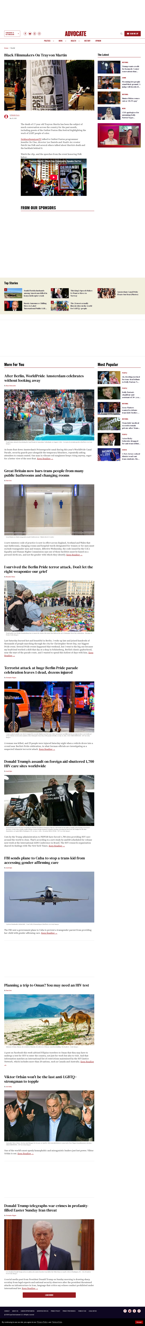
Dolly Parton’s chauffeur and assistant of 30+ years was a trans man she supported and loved (131, 397)
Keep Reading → (45, 458)
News (61, 40)
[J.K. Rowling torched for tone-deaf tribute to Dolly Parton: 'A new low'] (109, 377)
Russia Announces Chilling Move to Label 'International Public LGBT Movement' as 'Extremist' (35, 307)
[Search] (121, 33)
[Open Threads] (34, 33)
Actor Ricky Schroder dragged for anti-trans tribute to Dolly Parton (131, 442)
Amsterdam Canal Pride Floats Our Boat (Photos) (127, 293)
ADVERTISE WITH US (42, 1311)
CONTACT (7, 1311)
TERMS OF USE (82, 1311)
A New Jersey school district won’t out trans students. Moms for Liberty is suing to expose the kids (131, 458)
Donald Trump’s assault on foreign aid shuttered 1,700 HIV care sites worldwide (49, 764)
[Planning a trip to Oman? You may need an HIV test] (49, 1019)
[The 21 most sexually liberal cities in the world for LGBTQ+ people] (60, 306)
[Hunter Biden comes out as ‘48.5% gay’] (109, 98)
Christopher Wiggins (11, 677)
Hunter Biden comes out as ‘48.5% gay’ (131, 99)
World (13, 48)
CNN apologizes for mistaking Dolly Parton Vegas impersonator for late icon (130, 117)
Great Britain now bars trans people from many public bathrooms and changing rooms (44, 473)
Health (73, 40)
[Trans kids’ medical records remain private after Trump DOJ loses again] (109, 424)
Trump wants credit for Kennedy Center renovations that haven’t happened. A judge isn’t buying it (131, 71)
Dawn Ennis (9, 480)
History (87, 40)
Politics (47, 40)
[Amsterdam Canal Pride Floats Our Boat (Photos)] (106, 293)
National (125, 62)
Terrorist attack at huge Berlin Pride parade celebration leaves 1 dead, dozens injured (41, 670)
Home (6, 48)
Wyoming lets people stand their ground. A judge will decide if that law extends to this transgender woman (131, 88)
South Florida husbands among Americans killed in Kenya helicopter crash (35, 293)
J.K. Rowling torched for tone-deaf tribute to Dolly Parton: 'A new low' (131, 381)
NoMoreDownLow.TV (31, 139)
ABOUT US (15, 1311)
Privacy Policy (42, 1322)
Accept (139, 1322)
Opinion (98, 40)
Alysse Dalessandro (11, 385)
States (124, 450)
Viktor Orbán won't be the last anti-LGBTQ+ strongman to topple (40, 1079)
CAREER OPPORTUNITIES (27, 1311)
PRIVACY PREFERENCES (69, 1311)
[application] (119, 135)
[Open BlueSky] (30, 33)
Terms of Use (57, 1322)
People (124, 373)
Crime (124, 78)
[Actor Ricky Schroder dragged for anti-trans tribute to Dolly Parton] (109, 439)
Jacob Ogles (9, 771)
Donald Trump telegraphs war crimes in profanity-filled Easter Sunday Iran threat (46, 1208)
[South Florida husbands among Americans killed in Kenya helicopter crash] (13, 293)
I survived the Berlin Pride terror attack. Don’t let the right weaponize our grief (48, 569)
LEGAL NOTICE (93, 1311)
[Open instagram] (39, 33)
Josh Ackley (9, 1086)
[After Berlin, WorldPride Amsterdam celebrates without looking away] (49, 415)
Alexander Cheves (10, 577)
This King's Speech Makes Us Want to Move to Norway (81, 293)
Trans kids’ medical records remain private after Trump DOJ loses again (130, 427)
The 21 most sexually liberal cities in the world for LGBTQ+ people (81, 306)
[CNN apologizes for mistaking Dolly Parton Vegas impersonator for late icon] (109, 113)
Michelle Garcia (15, 115)
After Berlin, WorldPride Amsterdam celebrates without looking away (44, 378)
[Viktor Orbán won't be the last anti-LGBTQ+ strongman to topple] (49, 1116)
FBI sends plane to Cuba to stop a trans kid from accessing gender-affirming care (44, 860)
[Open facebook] (25, 33)
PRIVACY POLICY (55, 1311)
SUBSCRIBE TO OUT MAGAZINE (10, 33)
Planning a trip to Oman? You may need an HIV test (46, 985)
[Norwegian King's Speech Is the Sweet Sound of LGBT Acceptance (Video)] (60, 293)
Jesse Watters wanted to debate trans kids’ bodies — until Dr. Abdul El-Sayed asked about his (130, 414)
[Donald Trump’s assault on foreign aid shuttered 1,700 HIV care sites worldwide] (49, 800)
